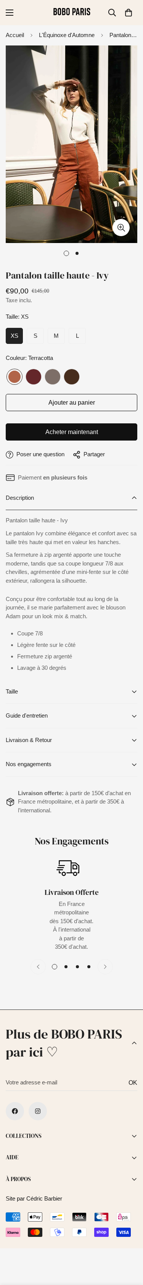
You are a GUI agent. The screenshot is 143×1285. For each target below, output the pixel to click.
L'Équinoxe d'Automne (67, 35)
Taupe (52, 376)
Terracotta (14, 376)
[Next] (105, 966)
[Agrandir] (121, 227)
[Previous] (38, 966)
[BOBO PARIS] (72, 12)
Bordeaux (33, 376)
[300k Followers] (15, 1111)
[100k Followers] (38, 1111)
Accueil (15, 35)
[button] (128, 12)
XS (14, 335)
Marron (71, 376)
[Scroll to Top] (129, 1244)
